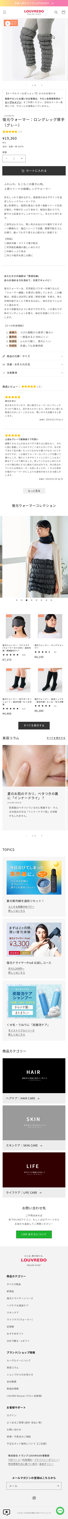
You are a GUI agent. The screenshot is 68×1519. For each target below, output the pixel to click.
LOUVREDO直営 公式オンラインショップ (37, 1513)
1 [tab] (16, 600)
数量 (4, 152)
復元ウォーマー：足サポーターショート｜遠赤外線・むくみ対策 (17, 702)
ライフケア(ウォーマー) (20, 1319)
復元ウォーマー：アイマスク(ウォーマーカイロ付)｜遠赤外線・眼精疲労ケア (16, 648)
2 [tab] (21, 600)
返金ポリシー (46, 1463)
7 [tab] (46, 600)
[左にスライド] (26, 85)
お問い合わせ (14, 1429)
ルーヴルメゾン (13, 102)
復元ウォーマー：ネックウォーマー (49, 646)
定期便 (10, 1326)
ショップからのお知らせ (20, 1374)
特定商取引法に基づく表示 (22, 1463)
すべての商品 (14, 1284)
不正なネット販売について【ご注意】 (27, 1443)
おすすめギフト (15, 1333)
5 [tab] (36, 600)
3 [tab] (26, 600)
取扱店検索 (13, 1388)
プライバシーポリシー (46, 1459)
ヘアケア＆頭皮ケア (17, 1305)
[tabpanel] (34, 557)
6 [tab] (41, 600)
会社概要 (11, 1381)
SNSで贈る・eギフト (18, 1340)
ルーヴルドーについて (19, 1360)
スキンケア (13, 1312)
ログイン (11, 1415)
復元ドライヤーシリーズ (20, 1298)
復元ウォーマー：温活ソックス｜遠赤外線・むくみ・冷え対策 (49, 700)
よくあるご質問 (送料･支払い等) (24, 1422)
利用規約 (27, 1459)
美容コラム (13, 1367)
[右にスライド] (41, 85)
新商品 (10, 1291)
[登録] (57, 1485)
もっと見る (34, 490)
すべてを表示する (34, 725)
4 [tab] (31, 600)
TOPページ (14, 1459)
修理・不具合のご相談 (19, 1436)
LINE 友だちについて (34, 1234)
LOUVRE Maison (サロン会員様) (24, 1395)
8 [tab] (51, 600)
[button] (4, 12)
